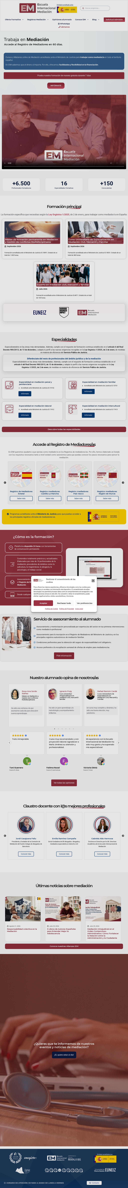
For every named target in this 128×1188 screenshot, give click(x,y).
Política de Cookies (51, 609)
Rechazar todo (64, 603)
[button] (93, 580)
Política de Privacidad (66, 609)
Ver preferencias (84, 603)
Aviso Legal (79, 609)
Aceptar (43, 603)
